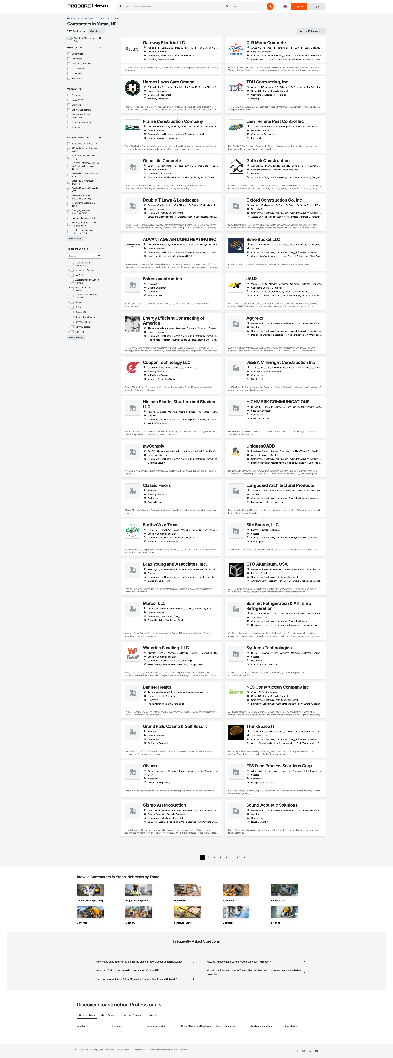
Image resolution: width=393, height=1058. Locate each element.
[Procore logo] (79, 6)
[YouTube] (316, 1051)
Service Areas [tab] (153, 1015)
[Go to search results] (99, 256)
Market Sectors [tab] (108, 1015)
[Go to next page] (244, 857)
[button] (68, 54)
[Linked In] (292, 1051)
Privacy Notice (123, 1050)
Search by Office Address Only (85, 39)
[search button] (270, 6)
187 (238, 857)
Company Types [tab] (87, 1015)
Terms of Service (139, 1050)
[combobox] (248, 6)
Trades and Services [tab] (131, 1015)
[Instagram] (310, 1051)
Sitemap (183, 1050)
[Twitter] (303, 1051)
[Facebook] (298, 1051)
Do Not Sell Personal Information (163, 1050)
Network (101, 6)
